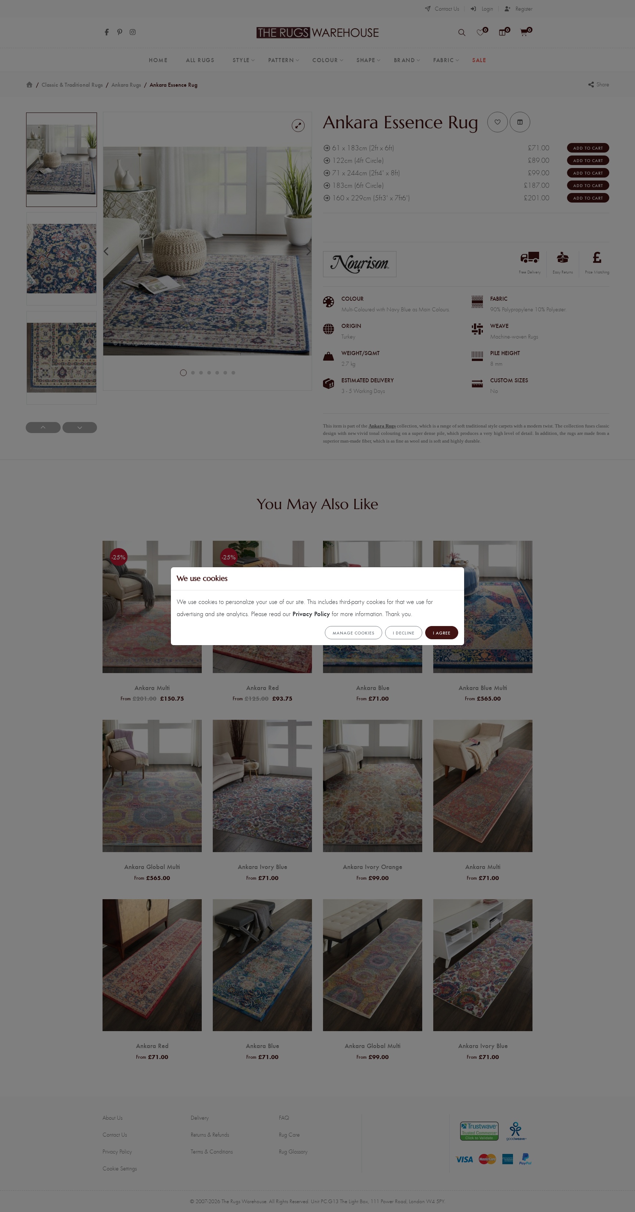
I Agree (442, 633)
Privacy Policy (311, 613)
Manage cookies (353, 633)
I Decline (404, 633)
